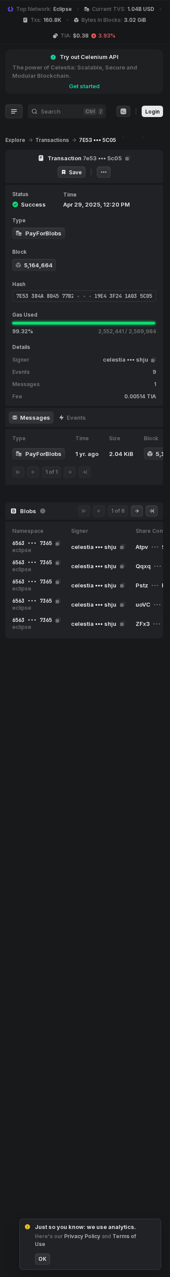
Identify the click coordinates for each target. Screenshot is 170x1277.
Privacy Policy (83, 1236)
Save (75, 172)
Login (152, 111)
